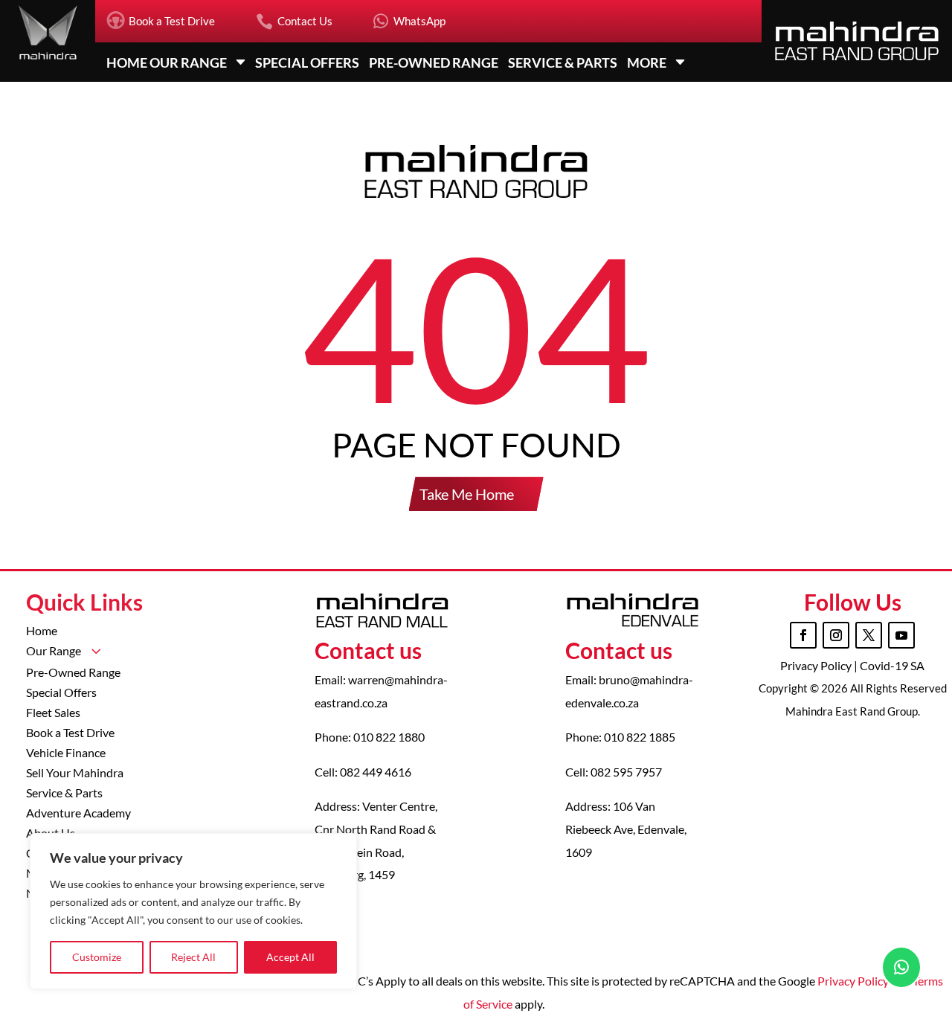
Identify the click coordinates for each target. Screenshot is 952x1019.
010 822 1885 (639, 737)
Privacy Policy (817, 665)
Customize (96, 957)
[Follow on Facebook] (803, 635)
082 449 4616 (375, 772)
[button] (890, 364)
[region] (193, 911)
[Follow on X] (868, 635)
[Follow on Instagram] (836, 635)
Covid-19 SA (892, 665)
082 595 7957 (626, 772)
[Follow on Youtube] (901, 635)
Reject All (193, 957)
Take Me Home (466, 494)
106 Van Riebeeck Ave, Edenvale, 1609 (625, 828)
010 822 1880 (389, 737)
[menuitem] (160, 21)
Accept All (290, 957)
